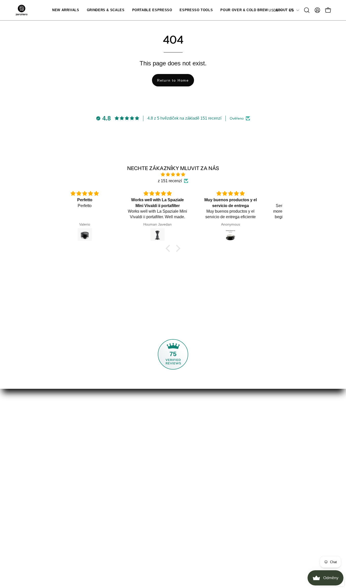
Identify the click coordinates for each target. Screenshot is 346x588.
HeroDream (123, 465)
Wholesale (122, 448)
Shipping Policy (257, 439)
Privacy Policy (256, 423)
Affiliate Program (128, 431)
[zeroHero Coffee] (21, 10)
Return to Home (173, 80)
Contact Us (188, 423)
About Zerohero (127, 423)
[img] (173, 174)
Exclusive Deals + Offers (135, 439)
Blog (117, 456)
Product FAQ (189, 463)
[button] (105, 10)
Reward (22, 504)
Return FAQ (188, 471)
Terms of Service (258, 448)
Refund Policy (255, 431)
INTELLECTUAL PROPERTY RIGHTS (213, 479)
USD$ (273, 10)
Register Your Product (198, 454)
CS (291, 10)
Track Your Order (193, 431)
